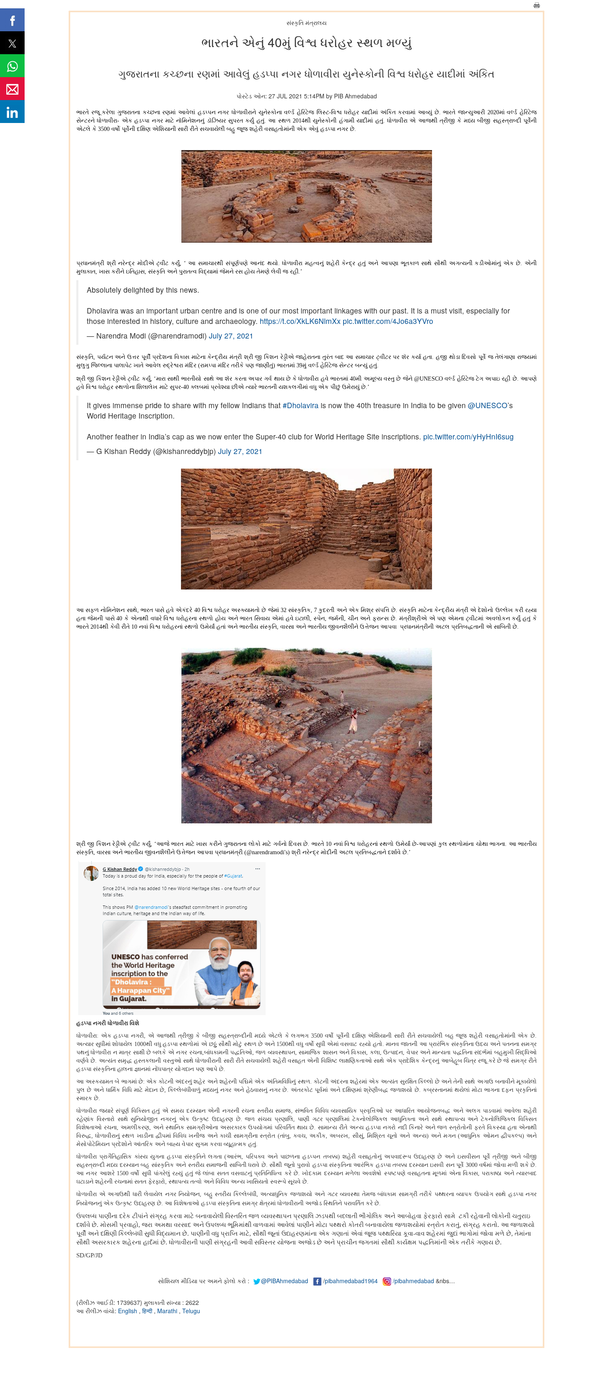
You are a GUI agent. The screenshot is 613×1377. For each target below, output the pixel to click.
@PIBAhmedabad (284, 1281)
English (128, 1311)
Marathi (168, 1311)
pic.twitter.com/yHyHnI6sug (468, 436)
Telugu (191, 1311)
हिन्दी (148, 1311)
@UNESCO (487, 405)
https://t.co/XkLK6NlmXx (300, 321)
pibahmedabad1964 (351, 1281)
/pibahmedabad (413, 1281)
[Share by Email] (12, 88)
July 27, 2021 (231, 335)
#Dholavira (301, 405)
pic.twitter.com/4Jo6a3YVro (388, 321)
